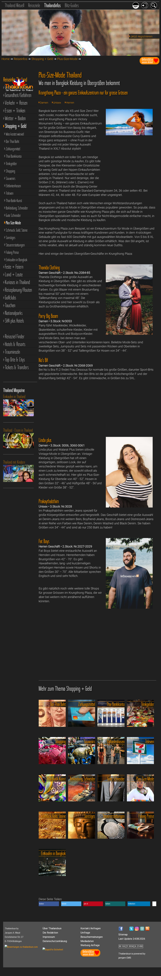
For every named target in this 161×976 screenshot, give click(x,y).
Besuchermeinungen (91, 936)
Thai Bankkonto (14, 156)
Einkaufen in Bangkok (16, 259)
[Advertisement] (129, 164)
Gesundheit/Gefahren (18, 95)
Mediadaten (87, 941)
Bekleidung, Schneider (17, 207)
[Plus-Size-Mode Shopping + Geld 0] (129, 334)
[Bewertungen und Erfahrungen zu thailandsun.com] (21, 946)
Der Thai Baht (12, 141)
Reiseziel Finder (14, 336)
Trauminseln (12, 352)
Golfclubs (10, 297)
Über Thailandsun (52, 928)
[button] (49, 903)
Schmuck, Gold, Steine (17, 230)
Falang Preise (12, 252)
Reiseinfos (20, 59)
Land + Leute (14, 274)
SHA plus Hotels (14, 320)
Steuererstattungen (15, 244)
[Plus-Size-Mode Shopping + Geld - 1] (129, 134)
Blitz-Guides (72, 5)
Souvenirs (10, 178)
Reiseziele (34, 5)
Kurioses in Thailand (17, 282)
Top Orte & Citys (15, 359)
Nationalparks (13, 313)
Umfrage (85, 932)
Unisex (57, 102)
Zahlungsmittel (13, 148)
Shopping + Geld (42, 59)
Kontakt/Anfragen (90, 928)
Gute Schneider (13, 215)
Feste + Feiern (14, 267)
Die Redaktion (50, 932)
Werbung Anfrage (90, 945)
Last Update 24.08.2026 (131, 938)
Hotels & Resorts (15, 344)
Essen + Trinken (15, 110)
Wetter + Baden (15, 118)
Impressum (49, 936)
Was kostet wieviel (15, 134)
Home (6, 59)
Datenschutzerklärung (55, 941)
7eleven (9, 193)
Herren (70, 102)
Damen (44, 102)
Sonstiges (10, 237)
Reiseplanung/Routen (18, 290)
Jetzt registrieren (141, 36)
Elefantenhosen (13, 185)
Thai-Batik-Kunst (14, 200)
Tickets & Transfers (17, 367)
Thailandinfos (52, 5)
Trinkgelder (11, 163)
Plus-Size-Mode (67, 59)
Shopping (10, 171)
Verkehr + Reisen (16, 103)
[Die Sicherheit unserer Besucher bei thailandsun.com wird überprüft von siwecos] (53, 949)
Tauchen (10, 305)
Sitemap (123, 934)
